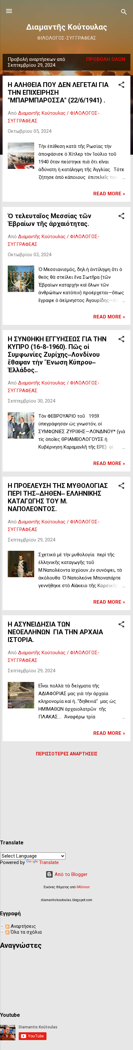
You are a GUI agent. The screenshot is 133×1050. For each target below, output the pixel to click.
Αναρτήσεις (22, 926)
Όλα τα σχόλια (25, 932)
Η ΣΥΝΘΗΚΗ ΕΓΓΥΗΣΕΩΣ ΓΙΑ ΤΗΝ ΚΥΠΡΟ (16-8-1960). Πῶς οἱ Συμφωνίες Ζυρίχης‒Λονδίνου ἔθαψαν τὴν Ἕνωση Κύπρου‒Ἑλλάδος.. (57, 354)
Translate (49, 862)
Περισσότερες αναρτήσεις (66, 753)
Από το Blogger (70, 874)
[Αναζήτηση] (124, 13)
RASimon (83, 887)
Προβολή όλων (105, 59)
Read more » (109, 194)
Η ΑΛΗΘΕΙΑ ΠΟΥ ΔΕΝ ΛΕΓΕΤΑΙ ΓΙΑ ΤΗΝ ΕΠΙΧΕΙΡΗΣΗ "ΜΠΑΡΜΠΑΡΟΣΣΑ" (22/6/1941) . (58, 92)
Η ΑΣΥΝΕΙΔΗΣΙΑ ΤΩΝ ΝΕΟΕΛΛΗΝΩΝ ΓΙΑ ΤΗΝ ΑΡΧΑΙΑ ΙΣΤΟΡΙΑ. (55, 632)
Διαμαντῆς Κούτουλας (66, 27)
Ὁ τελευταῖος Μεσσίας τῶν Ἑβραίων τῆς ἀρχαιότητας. (49, 220)
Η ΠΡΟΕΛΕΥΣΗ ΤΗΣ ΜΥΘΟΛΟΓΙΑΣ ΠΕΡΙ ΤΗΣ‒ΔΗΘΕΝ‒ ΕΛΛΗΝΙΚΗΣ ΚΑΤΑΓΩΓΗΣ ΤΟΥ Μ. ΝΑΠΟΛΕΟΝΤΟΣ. (58, 497)
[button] (121, 86)
